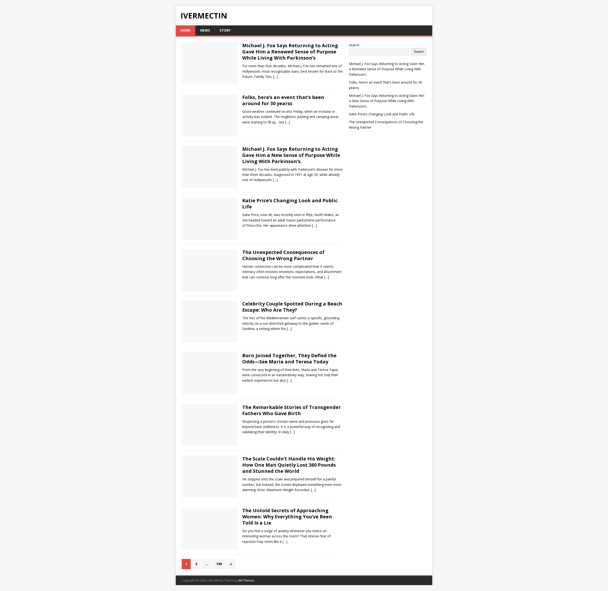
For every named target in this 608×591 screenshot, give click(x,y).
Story (225, 30)
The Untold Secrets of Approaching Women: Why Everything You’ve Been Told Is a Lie (287, 516)
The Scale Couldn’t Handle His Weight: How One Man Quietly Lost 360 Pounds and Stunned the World (289, 464)
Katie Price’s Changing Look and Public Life (289, 203)
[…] (275, 76)
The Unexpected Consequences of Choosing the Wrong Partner (283, 255)
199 (219, 564)
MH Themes (246, 580)
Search (354, 45)
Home (185, 30)
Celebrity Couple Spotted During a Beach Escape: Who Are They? (292, 306)
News (205, 30)
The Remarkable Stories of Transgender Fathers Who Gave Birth (291, 410)
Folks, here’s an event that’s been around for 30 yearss (283, 100)
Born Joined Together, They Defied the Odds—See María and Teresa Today (289, 358)
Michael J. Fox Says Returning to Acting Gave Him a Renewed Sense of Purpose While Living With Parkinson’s (290, 51)
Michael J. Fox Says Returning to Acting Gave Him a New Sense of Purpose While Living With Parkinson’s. (291, 155)
